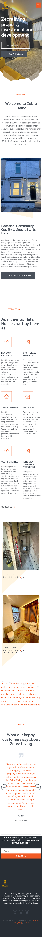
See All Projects (16, 54)
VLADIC (35, 920)
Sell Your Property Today (20, 275)
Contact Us (6, 507)
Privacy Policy (17, 923)
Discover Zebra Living (15, 45)
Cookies (26, 923)
